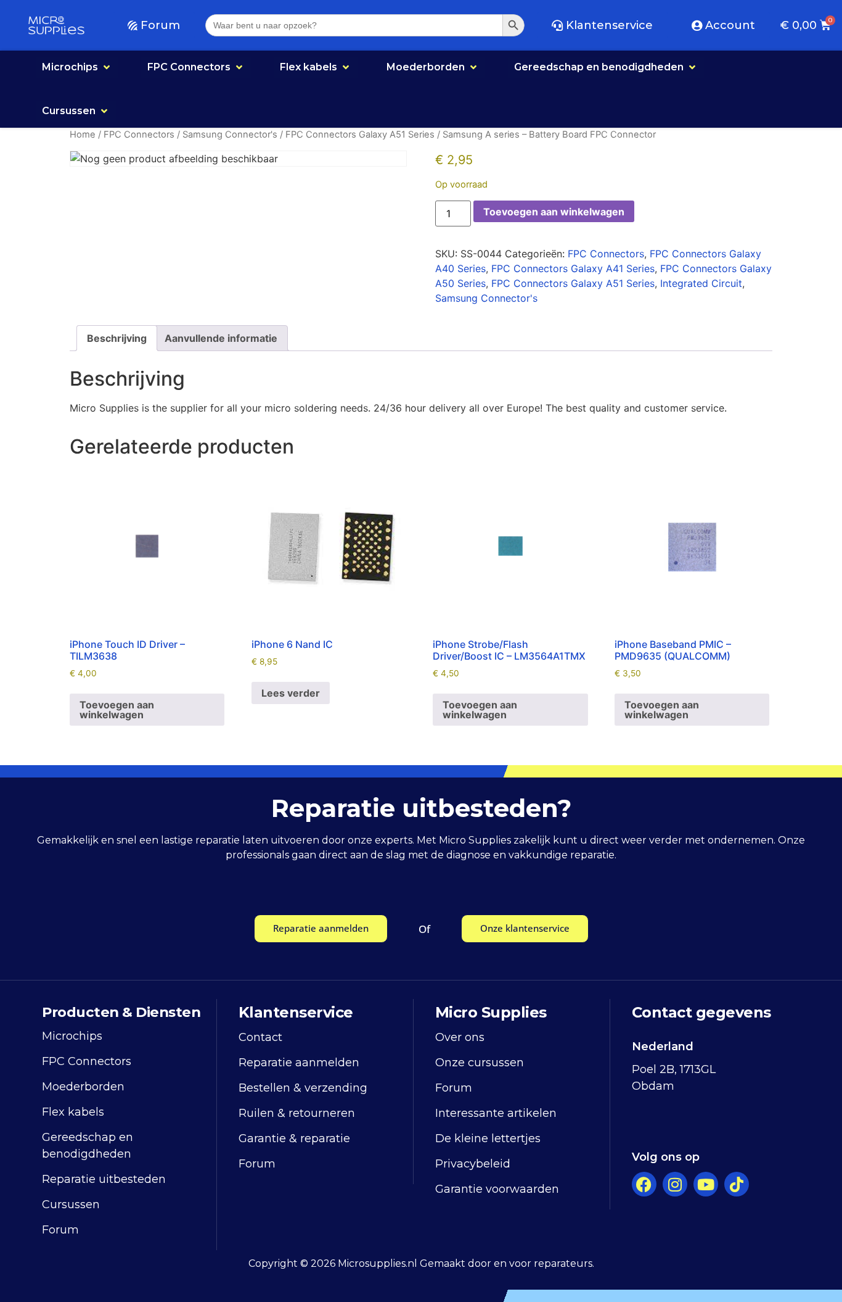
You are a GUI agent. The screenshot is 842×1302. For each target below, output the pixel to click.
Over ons (459, 1037)
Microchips (72, 1036)
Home (83, 134)
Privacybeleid (472, 1164)
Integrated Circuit (701, 283)
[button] (77, 67)
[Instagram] (675, 1184)
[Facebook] (644, 1184)
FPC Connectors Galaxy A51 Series (360, 134)
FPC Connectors (139, 134)
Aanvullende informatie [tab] (221, 338)
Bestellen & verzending (303, 1088)
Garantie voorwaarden (497, 1189)
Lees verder (290, 693)
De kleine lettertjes (488, 1138)
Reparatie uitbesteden (104, 1179)
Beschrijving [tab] (117, 338)
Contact (260, 1037)
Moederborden (83, 1086)
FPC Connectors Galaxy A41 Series (573, 268)
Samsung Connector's (229, 134)
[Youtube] (705, 1184)
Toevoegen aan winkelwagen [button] (117, 710)
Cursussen (71, 1204)
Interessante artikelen (496, 1113)
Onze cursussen (479, 1062)
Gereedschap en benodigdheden (87, 1145)
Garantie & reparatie (294, 1138)
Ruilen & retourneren (297, 1113)
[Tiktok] (736, 1184)
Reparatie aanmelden (299, 1062)
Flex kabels (73, 1112)
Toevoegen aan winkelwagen (553, 211)
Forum (60, 1230)
